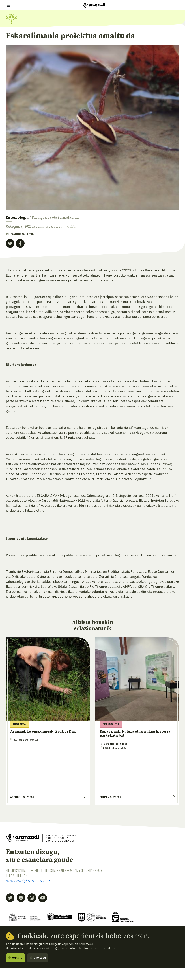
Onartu (17, 957)
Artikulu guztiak (22, 797)
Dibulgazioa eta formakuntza (55, 217)
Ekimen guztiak (110, 797)
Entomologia (17, 217)
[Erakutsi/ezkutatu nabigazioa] (8, 5)
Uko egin (39, 957)
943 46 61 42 (18, 876)
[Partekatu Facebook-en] (20, 243)
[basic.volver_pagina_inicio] (93, 5)
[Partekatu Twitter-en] (10, 243)
